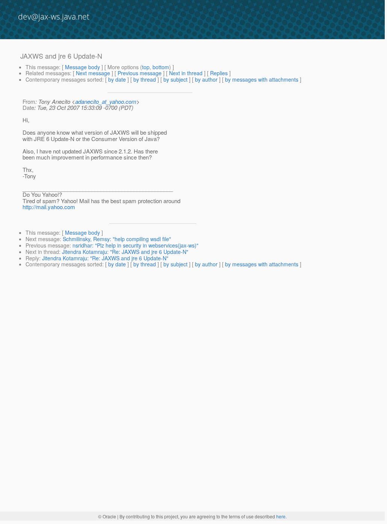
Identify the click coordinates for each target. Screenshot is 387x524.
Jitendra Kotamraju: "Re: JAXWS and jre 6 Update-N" (125, 251)
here (281, 516)
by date (117, 79)
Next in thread (186, 73)
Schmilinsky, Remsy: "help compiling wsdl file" (117, 239)
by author (206, 79)
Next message (93, 73)
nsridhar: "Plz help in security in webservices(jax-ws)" (135, 245)
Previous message (140, 73)
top (146, 67)
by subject (175, 79)
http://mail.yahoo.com (49, 207)
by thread (144, 79)
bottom (161, 67)
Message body (82, 67)
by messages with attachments (261, 79)
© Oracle (107, 516)
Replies (219, 73)
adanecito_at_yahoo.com (105, 101)
